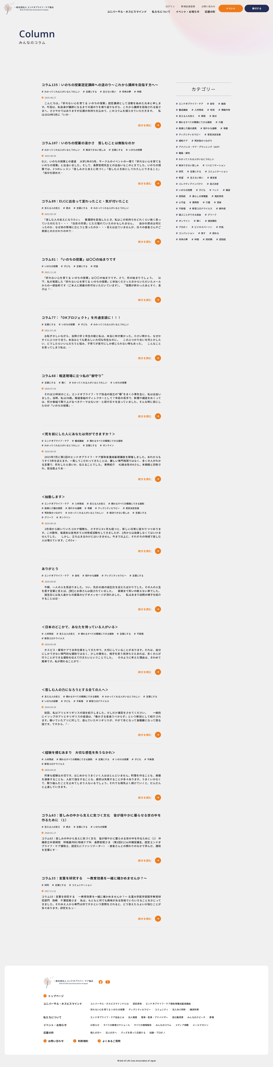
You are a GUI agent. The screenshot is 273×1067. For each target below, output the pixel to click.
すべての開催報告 (143, 1025)
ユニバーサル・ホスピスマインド (127, 11)
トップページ (56, 996)
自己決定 (214, 183)
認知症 (182, 196)
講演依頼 (194, 1009)
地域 (212, 109)
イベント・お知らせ (188, 11)
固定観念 (212, 220)
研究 (181, 171)
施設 (223, 103)
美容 (228, 190)
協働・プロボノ (157, 1032)
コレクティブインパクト (191, 183)
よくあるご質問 (111, 1041)
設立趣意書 (177, 1017)
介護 (220, 122)
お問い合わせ (208, 6)
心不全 (182, 202)
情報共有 (225, 109)
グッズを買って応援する (133, 1032)
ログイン (170, 6)
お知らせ (94, 1025)
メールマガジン (200, 1025)
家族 (203, 116)
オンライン (184, 220)
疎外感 (222, 208)
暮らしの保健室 (200, 196)
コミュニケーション (218, 171)
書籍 (211, 1017)
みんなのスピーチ (196, 1017)
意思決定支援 (214, 134)
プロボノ (183, 227)
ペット (215, 190)
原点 (214, 116)
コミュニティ (161, 1009)
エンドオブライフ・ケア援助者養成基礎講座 (168, 1003)
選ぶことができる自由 (190, 214)
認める (215, 233)
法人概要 (132, 1017)
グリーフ (212, 214)
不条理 (182, 208)
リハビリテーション (215, 165)
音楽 (219, 202)
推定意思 (219, 196)
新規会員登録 (188, 6)
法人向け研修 (179, 1009)
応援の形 (210, 11)
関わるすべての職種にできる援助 (195, 122)
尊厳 (225, 128)
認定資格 (137, 1003)
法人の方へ (111, 1032)
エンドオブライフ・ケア (191, 103)
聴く (199, 220)
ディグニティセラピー (190, 134)
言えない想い (196, 177)
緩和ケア (183, 140)
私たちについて (161, 11)
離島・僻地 (184, 153)
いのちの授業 (185, 190)
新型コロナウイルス (202, 208)
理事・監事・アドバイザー (154, 1017)
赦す (203, 233)
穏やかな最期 (210, 128)
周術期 (209, 239)
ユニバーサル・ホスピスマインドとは (109, 1003)
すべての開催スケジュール (116, 1025)
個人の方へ (96, 1032)
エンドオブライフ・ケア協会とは (107, 1017)
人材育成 (198, 109)
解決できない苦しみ (189, 165)
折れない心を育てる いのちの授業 (107, 1009)
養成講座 (183, 109)
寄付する (256, 8)
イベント (230, 8)
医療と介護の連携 (188, 128)
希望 (181, 177)
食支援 (213, 177)
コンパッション (186, 233)
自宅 (212, 103)
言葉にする (195, 171)
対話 (221, 227)
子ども (202, 190)
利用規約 (83, 1041)
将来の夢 (183, 239)
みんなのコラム (163, 1025)
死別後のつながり (203, 140)
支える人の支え (186, 116)
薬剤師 (195, 202)
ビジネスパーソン (203, 227)
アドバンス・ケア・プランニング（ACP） (200, 146)
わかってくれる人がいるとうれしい (196, 159)
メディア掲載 (182, 1025)
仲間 (196, 239)
